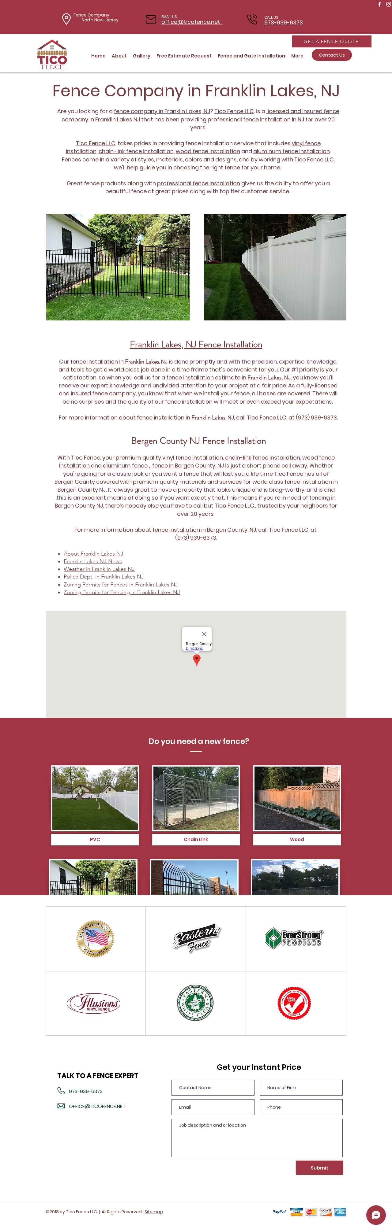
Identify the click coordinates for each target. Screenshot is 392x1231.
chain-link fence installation (136, 151)
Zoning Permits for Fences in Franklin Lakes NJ (121, 584)
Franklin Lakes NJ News (93, 561)
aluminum (117, 465)
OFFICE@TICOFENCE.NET (97, 1106)
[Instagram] (389, 4)
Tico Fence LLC (95, 143)
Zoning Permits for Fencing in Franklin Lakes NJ (122, 592)
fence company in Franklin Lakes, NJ (162, 111)
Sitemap (154, 1212)
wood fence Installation (208, 151)
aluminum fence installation (291, 151)
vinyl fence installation (192, 457)
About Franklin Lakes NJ (93, 553)
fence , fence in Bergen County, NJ (178, 465)
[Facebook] (379, 4)
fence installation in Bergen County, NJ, (204, 530)
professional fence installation (198, 183)
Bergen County (75, 482)
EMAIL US (169, 16)
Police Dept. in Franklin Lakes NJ (104, 576)
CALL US (271, 17)
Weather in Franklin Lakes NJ (99, 569)
